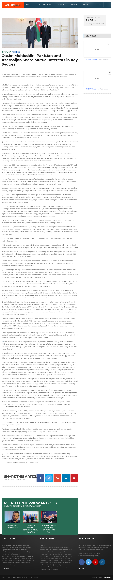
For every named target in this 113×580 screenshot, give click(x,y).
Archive (86, 5)
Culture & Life (62, 5)
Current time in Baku (93, 18)
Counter (81, 568)
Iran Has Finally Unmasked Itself (12, 526)
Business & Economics (44, 5)
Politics (29, 5)
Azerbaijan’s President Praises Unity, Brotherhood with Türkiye (49, 528)
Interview (74, 5)
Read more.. (6, 569)
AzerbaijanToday (105, 577)
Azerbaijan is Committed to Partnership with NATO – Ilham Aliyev (30, 528)
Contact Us (97, 5)
